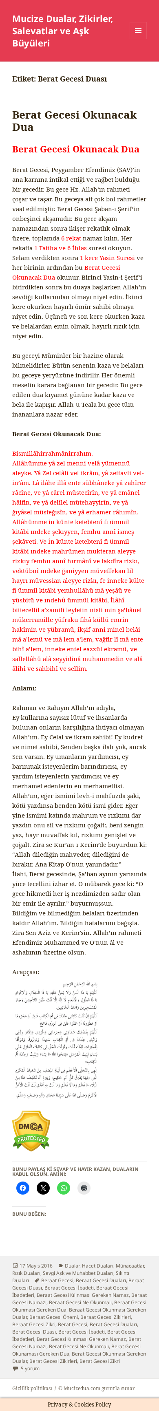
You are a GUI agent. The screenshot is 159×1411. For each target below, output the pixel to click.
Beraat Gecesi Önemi (53, 1317)
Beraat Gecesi (57, 1280)
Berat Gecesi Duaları (113, 1324)
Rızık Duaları (26, 1273)
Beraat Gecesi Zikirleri (105, 1317)
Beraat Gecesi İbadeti (69, 1287)
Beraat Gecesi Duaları (101, 1280)
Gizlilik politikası (32, 1388)
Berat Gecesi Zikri (100, 1361)
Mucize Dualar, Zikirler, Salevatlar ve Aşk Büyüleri (62, 30)
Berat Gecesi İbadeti (81, 1331)
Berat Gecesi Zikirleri (53, 1361)
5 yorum (30, 1368)
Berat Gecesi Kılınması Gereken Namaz (81, 1339)
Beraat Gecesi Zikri (33, 1324)
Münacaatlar (130, 1265)
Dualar (72, 1265)
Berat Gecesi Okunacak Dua (74, 120)
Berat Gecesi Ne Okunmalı (79, 1346)
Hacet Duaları (97, 1265)
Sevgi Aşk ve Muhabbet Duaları (78, 1273)
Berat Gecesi (72, 1324)
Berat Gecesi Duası (34, 1331)
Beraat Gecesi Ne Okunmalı (80, 1302)
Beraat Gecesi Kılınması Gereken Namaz (83, 1295)
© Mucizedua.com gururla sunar (96, 1388)
